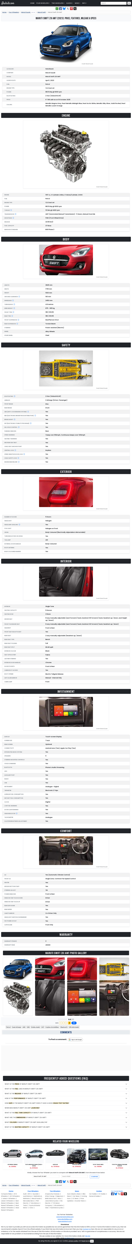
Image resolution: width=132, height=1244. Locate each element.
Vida (46, 1208)
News (77, 1191)
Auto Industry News (74, 1194)
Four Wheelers (14, 12)
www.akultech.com (65, 1221)
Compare (94, 1177)
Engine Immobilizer (52, 1027)
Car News (76, 1196)
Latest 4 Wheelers (9, 1198)
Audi (24, 1194)
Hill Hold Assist (74, 1027)
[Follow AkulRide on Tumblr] (125, 1193)
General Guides (94, 1196)
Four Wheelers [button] (42, 3)
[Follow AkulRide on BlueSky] (115, 1193)
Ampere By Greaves (52, 1194)
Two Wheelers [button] (57, 3)
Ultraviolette (58, 1205)
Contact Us (87, 1229)
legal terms (86, 1241)
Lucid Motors (27, 1196)
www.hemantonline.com (65, 1217)
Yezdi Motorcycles (56, 1208)
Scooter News (80, 1201)
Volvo (31, 1208)
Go (129, 3)
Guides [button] (69, 3)
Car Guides (93, 1194)
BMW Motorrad (50, 1198)
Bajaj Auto (59, 1196)
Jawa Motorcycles (51, 1201)
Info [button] (84, 3)
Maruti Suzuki (26, 12)
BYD (29, 1194)
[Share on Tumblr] (75, 8)
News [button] (76, 3)
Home (32, 3)
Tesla (25, 1205)
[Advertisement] (66, 1058)
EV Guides (102, 1194)
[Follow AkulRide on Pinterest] (122, 1193)
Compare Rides (6, 1194)
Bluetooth (64, 1027)
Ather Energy (49, 1196)
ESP (42, 1027)
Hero (59, 1198)
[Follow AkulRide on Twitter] (119, 1193)
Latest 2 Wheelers (7, 1201)
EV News (75, 1198)
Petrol (8, 1027)
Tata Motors (34, 1203)
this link (87, 1236)
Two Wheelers (55, 1191)
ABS (24, 1027)
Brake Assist (35, 1027)
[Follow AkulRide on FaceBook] (112, 1193)
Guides (99, 1191)
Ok (92, 1241)
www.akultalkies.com (65, 1219)
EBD (28, 1027)
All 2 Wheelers (15, 1196)
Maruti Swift (42, 12)
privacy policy (73, 1241)
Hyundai (35, 1194)
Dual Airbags (16, 1027)
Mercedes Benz (28, 1201)
